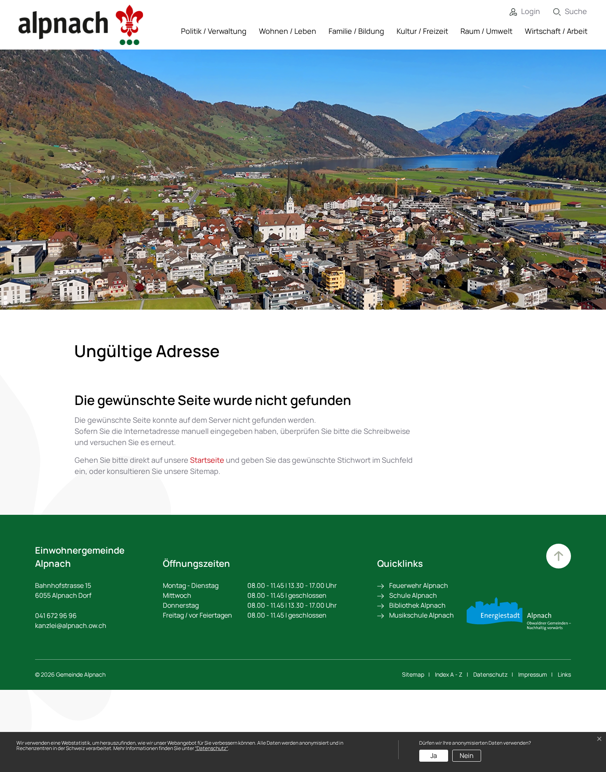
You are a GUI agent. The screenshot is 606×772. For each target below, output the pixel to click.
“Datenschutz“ (211, 748)
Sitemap (413, 674)
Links (564, 674)
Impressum (532, 674)
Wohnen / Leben (287, 31)
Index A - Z (449, 674)
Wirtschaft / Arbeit (556, 31)
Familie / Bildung (356, 31)
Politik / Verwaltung (214, 31)
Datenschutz (490, 674)
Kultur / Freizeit (422, 31)
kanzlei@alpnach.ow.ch (70, 625)
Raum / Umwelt (486, 31)
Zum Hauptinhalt (558, 556)
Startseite (207, 460)
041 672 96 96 (56, 615)
